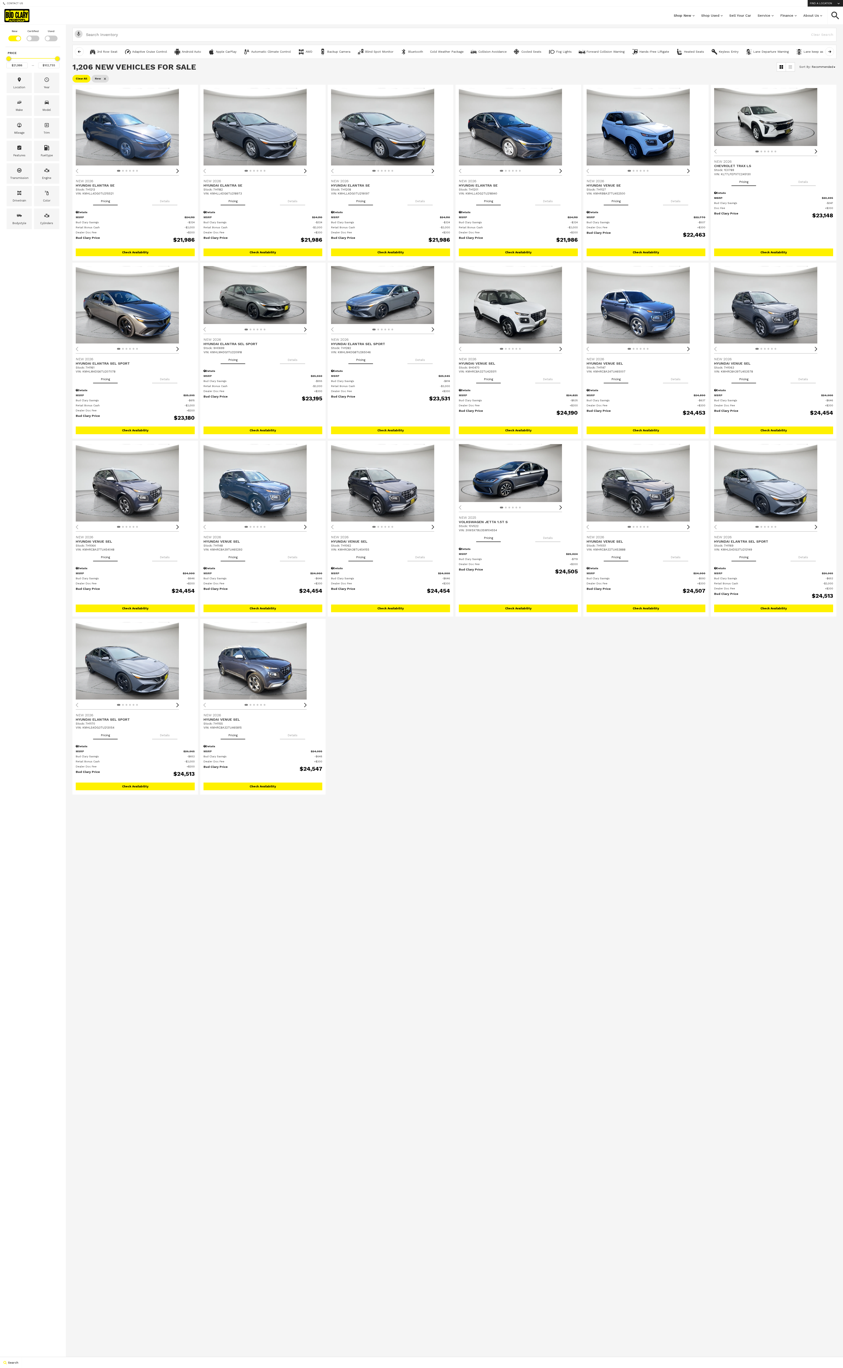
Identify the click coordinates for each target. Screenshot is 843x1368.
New (14, 31)
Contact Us (15, 3)
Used (51, 31)
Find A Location (821, 3)
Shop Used (710, 15)
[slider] (8, 58)
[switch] (14, 35)
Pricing (105, 201)
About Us (811, 15)
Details (165, 201)
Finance (786, 15)
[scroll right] (829, 51)
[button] (835, 15)
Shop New (682, 15)
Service (764, 15)
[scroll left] (79, 51)
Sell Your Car (740, 15)
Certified (33, 31)
